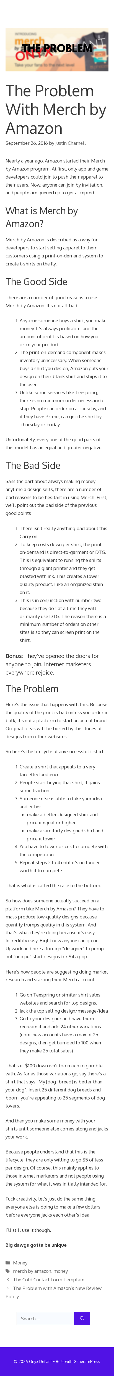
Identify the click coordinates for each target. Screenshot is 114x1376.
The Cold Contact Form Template (48, 1279)
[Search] (82, 1318)
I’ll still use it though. (28, 1230)
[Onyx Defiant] (25, 8)
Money (20, 1263)
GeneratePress (87, 1361)
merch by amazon (32, 1271)
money (60, 1271)
